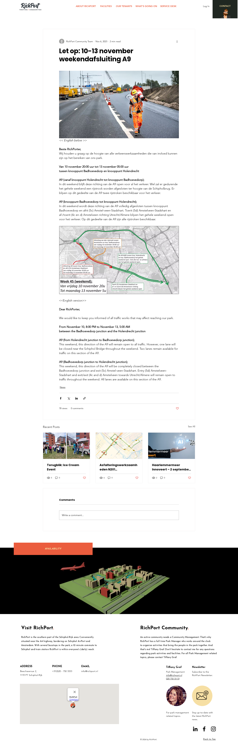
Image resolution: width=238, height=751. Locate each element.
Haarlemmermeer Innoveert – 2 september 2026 (171, 467)
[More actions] (177, 41)
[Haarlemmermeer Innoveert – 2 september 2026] (171, 446)
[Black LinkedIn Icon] (195, 729)
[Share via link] (84, 398)
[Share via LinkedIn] (76, 398)
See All (191, 426)
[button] (176, 696)
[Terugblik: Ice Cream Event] (66, 446)
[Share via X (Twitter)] (68, 398)
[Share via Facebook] (60, 398)
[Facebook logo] (204, 729)
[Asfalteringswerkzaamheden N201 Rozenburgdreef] (119, 446)
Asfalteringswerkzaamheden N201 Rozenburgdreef (118, 467)
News (62, 387)
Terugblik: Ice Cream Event (63, 467)
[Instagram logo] (213, 729)
